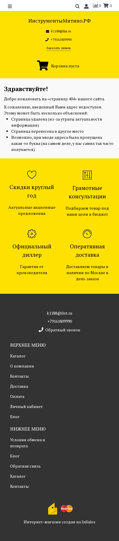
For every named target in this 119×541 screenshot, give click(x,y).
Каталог (18, 356)
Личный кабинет (26, 406)
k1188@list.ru (59, 313)
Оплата (17, 396)
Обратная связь (25, 466)
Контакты (19, 376)
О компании (22, 366)
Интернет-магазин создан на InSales (59, 522)
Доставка (19, 386)
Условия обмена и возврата (27, 442)
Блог (15, 416)
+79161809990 (59, 321)
